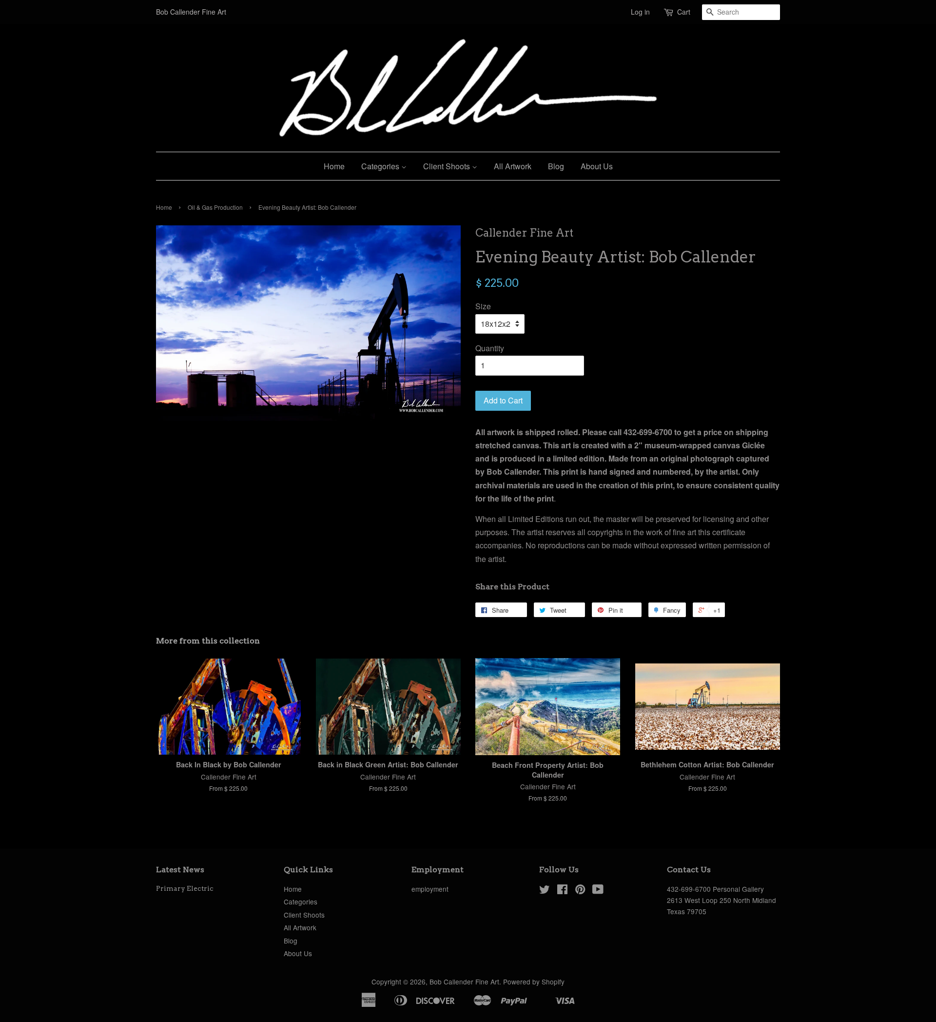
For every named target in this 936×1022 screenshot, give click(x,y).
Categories (381, 166)
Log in (640, 12)
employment (429, 889)
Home (334, 166)
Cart (683, 12)
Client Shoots (447, 166)
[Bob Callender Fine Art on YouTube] (598, 891)
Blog (556, 166)
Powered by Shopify (534, 981)
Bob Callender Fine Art (464, 981)
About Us (597, 166)
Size (483, 306)
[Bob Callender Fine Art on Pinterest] (580, 891)
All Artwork (512, 166)
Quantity (489, 348)
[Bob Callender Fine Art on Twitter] (544, 891)
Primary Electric (185, 888)
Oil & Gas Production (215, 207)
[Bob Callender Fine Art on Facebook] (562, 891)
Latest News (180, 869)
